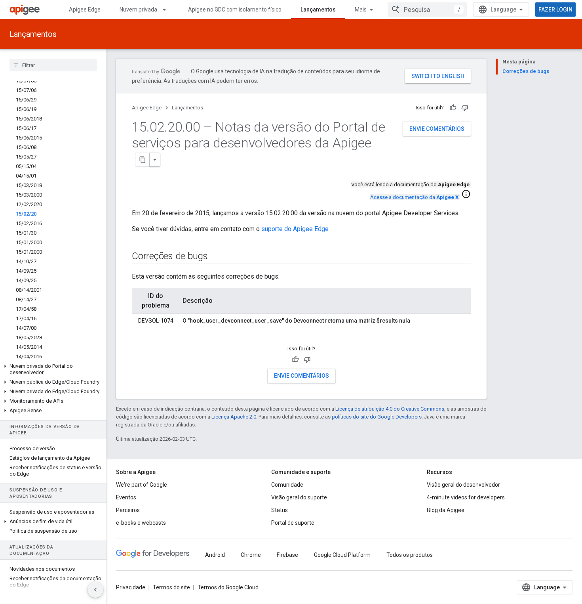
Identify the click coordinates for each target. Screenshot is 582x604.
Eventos (126, 497)
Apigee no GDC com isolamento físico (234, 9)
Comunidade (287, 485)
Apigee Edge (85, 9)
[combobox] (427, 9)
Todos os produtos (409, 555)
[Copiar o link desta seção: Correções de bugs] (216, 257)
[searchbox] (53, 65)
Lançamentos (318, 9)
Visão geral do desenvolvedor (463, 485)
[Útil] (453, 108)
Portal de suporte (292, 523)
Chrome (251, 555)
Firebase (287, 555)
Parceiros (128, 510)
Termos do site (171, 587)
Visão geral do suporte (299, 497)
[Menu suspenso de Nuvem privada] (168, 9)
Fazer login (555, 9)
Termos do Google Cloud (228, 587)
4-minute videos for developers (466, 497)
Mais (361, 9)
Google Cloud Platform (342, 555)
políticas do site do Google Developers (377, 417)
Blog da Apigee (445, 510)
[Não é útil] (465, 108)
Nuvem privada (138, 9)
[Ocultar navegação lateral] (95, 590)
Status (279, 510)
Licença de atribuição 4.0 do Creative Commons (389, 409)
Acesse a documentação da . (415, 197)
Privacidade (130, 587)
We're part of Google (141, 485)
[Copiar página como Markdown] (142, 159)
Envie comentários (436, 129)
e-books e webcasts (141, 523)
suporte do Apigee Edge (295, 229)
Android (215, 555)
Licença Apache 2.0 (233, 417)
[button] (53, 369)
